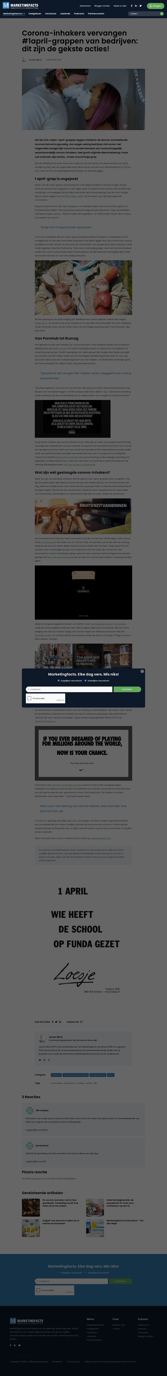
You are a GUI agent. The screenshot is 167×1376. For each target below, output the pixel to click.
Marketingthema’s (13, 13)
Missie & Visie (120, 5)
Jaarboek (65, 13)
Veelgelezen (34, 13)
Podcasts (79, 13)
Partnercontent (96, 13)
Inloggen (156, 5)
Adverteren (85, 5)
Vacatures (50, 13)
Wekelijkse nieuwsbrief (98, 681)
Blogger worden (102, 5)
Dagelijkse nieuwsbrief (71, 681)
